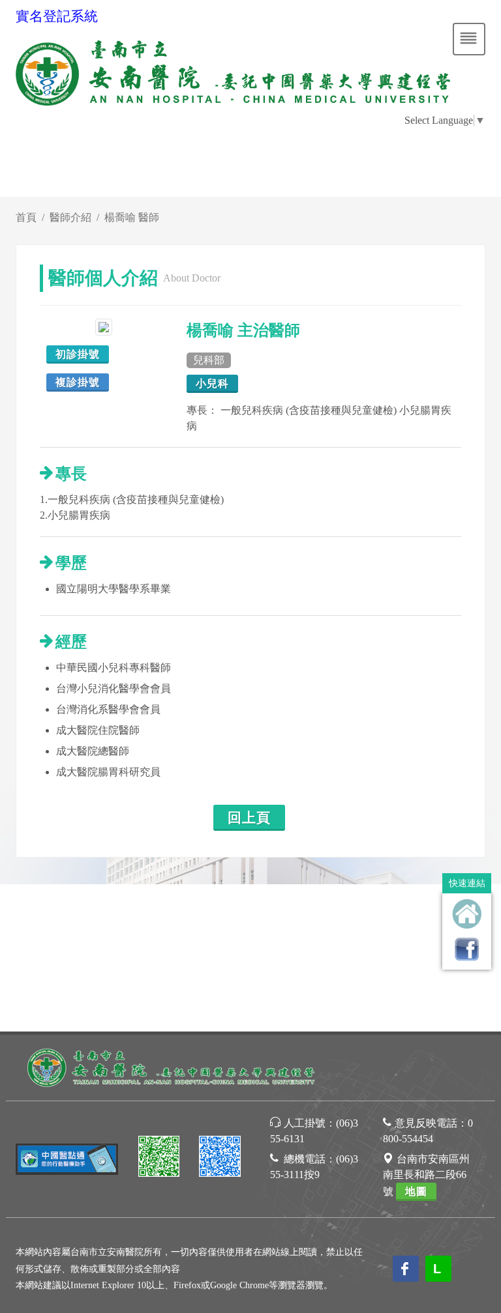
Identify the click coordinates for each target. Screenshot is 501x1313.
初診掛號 (77, 354)
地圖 (416, 1191)
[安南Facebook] (220, 1158)
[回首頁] (466, 914)
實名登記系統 (57, 16)
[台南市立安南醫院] (172, 1066)
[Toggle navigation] (469, 39)
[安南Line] (159, 1158)
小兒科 (212, 383)
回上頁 (249, 818)
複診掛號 (77, 382)
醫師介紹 (70, 217)
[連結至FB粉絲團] (466, 949)
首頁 (26, 217)
